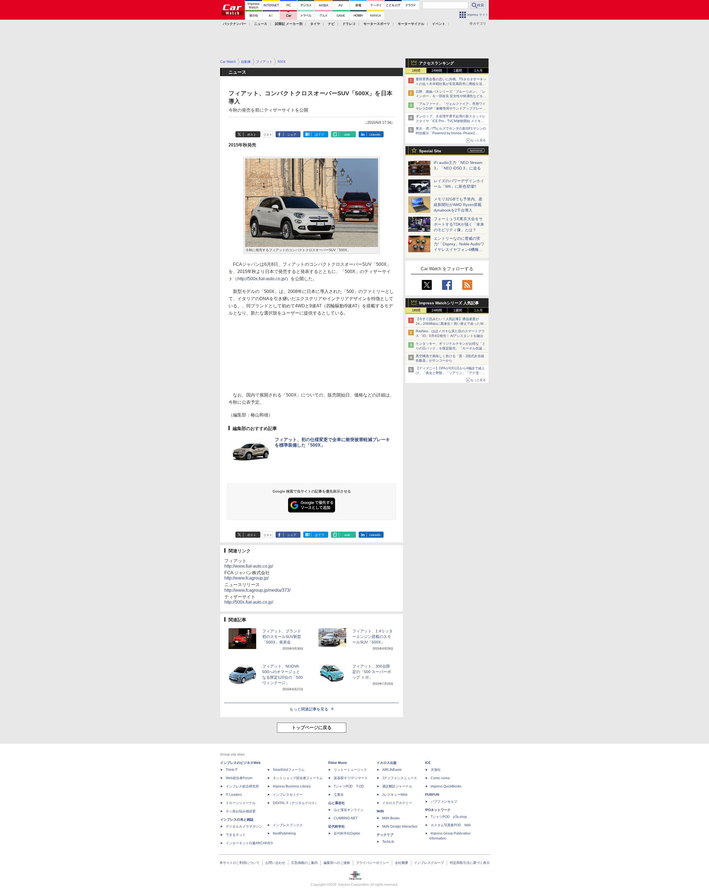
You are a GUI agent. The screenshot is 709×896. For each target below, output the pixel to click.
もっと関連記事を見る (308, 709)
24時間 (436, 71)
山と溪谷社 (336, 803)
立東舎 (339, 795)
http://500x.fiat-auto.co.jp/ (261, 278)
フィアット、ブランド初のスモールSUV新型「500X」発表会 (281, 636)
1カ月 (478, 71)
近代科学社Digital (347, 833)
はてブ (319, 134)
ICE (428, 763)
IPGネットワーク (438, 810)
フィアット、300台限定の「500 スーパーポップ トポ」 (371, 671)
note (347, 134)
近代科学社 (336, 826)
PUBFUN (432, 795)
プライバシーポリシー (372, 863)
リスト (267, 134)
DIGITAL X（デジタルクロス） (295, 803)
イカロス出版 (387, 763)
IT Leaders (234, 795)
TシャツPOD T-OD (349, 786)
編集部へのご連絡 (336, 863)
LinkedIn (375, 134)
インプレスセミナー (288, 795)
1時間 (416, 71)
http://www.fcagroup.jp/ (246, 578)
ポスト (251, 134)
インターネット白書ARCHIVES (249, 843)
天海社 (436, 770)
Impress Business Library (292, 786)
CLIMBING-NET (346, 818)
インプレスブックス (288, 825)
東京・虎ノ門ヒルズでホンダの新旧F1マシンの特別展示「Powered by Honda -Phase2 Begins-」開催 (451, 133)
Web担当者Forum (239, 778)
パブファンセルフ (444, 802)
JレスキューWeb (394, 795)
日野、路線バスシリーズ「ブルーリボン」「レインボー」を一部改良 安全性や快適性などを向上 (451, 96)
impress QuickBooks (446, 786)
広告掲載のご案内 (304, 863)
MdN (380, 811)
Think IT (232, 770)
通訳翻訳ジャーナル (397, 786)
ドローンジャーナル (241, 803)
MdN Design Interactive (399, 826)
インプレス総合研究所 (242, 786)
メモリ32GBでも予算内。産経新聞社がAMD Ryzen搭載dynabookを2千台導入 (458, 204)
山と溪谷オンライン (349, 810)
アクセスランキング (436, 63)
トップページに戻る (312, 727)
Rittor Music (337, 763)
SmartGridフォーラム (289, 770)
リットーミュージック (350, 770)
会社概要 (401, 863)
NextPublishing (284, 833)
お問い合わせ (275, 863)
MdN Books (391, 818)
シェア (291, 134)
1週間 (457, 71)
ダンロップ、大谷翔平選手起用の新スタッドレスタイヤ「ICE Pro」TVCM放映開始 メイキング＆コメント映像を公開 (450, 121)
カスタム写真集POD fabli (451, 825)
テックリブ (385, 835)
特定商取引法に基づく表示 (470, 863)
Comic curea (440, 778)
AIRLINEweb (392, 770)
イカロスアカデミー (397, 803)
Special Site (430, 151)
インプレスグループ (429, 863)
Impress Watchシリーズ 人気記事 (449, 303)
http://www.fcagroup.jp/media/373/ (257, 590)
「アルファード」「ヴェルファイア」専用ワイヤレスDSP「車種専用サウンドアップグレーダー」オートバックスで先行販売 (451, 108)
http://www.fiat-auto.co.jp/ (248, 566)
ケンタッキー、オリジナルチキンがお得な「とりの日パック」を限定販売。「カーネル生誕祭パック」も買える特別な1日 (450, 348)
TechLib (388, 842)
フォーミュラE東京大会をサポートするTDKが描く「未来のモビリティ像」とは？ (459, 224)
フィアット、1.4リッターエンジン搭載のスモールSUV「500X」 (372, 636)
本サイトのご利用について (240, 863)
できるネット (236, 835)
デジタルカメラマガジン (244, 826)
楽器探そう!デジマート (351, 778)
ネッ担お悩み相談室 (241, 811)
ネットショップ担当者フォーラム (298, 778)
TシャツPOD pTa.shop (449, 817)
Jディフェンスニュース (399, 778)
